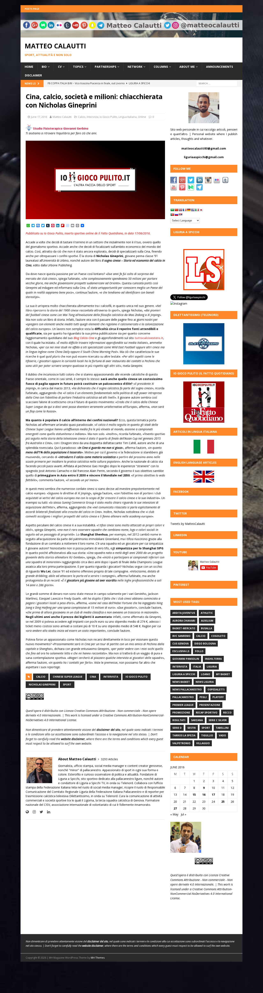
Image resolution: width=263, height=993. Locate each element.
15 (194, 795)
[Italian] (197, 210)
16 (203, 795)
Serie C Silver (218, 720)
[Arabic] (172, 210)
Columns (161, 67)
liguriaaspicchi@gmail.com (204, 157)
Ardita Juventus (183, 613)
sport (67, 684)
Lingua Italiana (128, 117)
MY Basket (223, 674)
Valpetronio (181, 743)
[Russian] (176, 214)
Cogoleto (218, 636)
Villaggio (203, 743)
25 (223, 802)
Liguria (212, 666)
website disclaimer (73, 739)
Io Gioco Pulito (108, 117)
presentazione (209, 705)
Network (135, 67)
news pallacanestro (187, 689)
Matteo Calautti (62, 117)
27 (175, 808)
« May (174, 814)
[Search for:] (216, 83)
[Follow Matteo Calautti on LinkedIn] (47, 812)
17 (213, 795)
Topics (78, 67)
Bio (44, 67)
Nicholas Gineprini (42, 684)
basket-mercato (183, 628)
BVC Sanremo (181, 636)
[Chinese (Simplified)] (176, 210)
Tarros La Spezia (183, 735)
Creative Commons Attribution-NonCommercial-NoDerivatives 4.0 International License (201, 893)
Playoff (218, 697)
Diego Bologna (205, 643)
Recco (227, 712)
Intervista (92, 117)
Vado (222, 735)
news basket (181, 682)
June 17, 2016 (39, 117)
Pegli (203, 697)
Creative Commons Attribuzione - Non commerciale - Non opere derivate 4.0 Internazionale (201, 879)
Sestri (191, 728)
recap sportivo (206, 712)
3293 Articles (109, 759)
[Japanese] (201, 210)
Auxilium (207, 620)
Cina (93, 676)
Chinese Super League (67, 676)
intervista (110, 676)
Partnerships (105, 67)
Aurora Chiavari (183, 620)
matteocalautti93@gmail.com (203, 148)
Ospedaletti (216, 689)
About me (187, 67)
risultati (178, 720)
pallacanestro (183, 697)
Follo (199, 651)
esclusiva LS (180, 651)
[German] (188, 210)
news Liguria (205, 682)
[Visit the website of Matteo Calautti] (27, 812)
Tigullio (207, 735)
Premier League (183, 705)
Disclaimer (33, 75)
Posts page (32, 8)
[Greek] (193, 210)
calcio (40, 676)
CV (60, 67)
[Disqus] (95, 876)
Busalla (206, 628)
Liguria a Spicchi (183, 674)
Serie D (177, 728)
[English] (180, 210)
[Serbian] (180, 214)
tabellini (222, 728)
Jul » (183, 814)
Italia (197, 666)
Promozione (181, 712)
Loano (205, 674)
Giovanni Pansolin (185, 659)
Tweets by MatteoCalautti (187, 524)
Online (142, 117)
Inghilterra (213, 659)
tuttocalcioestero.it (149, 338)
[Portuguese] (172, 214)
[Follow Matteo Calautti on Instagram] (33, 812)
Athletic (207, 613)
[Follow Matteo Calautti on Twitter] (40, 812)
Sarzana (197, 720)
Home (29, 67)
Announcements (219, 67)
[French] (184, 210)
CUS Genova (180, 643)
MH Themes (98, 957)
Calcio (81, 117)
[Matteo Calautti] (131, 35)
